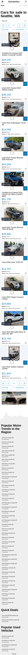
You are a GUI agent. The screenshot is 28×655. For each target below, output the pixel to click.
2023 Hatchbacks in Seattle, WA (9, 508)
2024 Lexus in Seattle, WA (8, 482)
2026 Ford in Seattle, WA (7, 603)
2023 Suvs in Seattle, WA (8, 447)
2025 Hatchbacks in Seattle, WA (9, 560)
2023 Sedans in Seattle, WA (8, 512)
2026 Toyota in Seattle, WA (8, 460)
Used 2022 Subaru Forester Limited (13, 298)
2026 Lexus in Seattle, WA (8, 551)
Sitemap (14, 653)
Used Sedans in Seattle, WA (8, 641)
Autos (2, 5)
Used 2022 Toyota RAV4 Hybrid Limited (11, 89)
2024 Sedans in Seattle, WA (8, 464)
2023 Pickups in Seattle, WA (8, 573)
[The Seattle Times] (14, 2)
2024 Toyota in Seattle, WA (8, 451)
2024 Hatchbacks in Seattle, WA (9, 555)
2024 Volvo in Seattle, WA (8, 547)
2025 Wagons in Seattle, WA (8, 581)
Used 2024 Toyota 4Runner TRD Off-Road (12, 228)
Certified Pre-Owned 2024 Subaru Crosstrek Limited (12, 54)
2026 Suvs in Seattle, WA (8, 469)
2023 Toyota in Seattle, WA (8, 486)
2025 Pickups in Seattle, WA (8, 577)
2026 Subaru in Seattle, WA (8, 594)
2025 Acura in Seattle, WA (8, 538)
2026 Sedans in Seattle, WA (8, 542)
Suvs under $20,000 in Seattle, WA (10, 616)
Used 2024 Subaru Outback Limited (13, 368)
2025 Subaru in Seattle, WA (8, 495)
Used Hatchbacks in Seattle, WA (9, 645)
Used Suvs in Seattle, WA (8, 637)
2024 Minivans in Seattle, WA (8, 568)
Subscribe (25, 5)
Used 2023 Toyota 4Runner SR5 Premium (12, 158)
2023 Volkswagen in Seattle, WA (9, 503)
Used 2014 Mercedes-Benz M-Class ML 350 (14, 333)
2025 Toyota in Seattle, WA (8, 455)
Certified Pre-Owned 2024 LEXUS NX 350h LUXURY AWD (12, 194)
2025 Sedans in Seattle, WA (8, 490)
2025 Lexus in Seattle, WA (8, 499)
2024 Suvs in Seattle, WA (8, 442)
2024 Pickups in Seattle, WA (8, 534)
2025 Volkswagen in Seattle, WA (9, 477)
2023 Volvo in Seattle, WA (8, 529)
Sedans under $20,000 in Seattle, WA (10, 620)
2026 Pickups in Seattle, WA (8, 586)
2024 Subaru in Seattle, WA (8, 516)
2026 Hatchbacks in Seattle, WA (9, 564)
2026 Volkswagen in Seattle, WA (9, 590)
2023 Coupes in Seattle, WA (8, 599)
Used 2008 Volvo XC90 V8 (12, 262)
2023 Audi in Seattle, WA (7, 525)
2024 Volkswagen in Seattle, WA (9, 521)
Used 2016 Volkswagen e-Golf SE (14, 124)
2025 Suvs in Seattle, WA (8, 438)
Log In (20, 5)
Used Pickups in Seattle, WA (8, 650)
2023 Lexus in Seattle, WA (8, 473)
